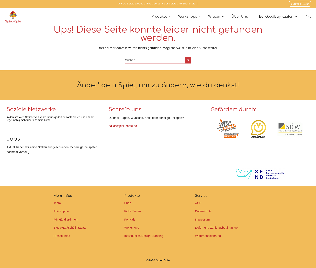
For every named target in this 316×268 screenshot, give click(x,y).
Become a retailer (300, 3)
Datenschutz (203, 211)
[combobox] (155, 60)
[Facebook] (11, 129)
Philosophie (61, 211)
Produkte (159, 16)
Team (57, 203)
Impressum (202, 219)
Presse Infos (61, 236)
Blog (308, 16)
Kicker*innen (132, 211)
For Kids (129, 219)
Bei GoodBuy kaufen (276, 16)
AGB (198, 203)
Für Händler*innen (65, 219)
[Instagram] (20, 129)
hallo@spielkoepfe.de (123, 126)
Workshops (187, 16)
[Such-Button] (188, 60)
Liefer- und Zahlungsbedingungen (217, 227)
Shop (127, 203)
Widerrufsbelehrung (208, 236)
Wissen (214, 16)
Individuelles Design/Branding (143, 236)
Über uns (239, 16)
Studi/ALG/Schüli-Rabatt (69, 227)
